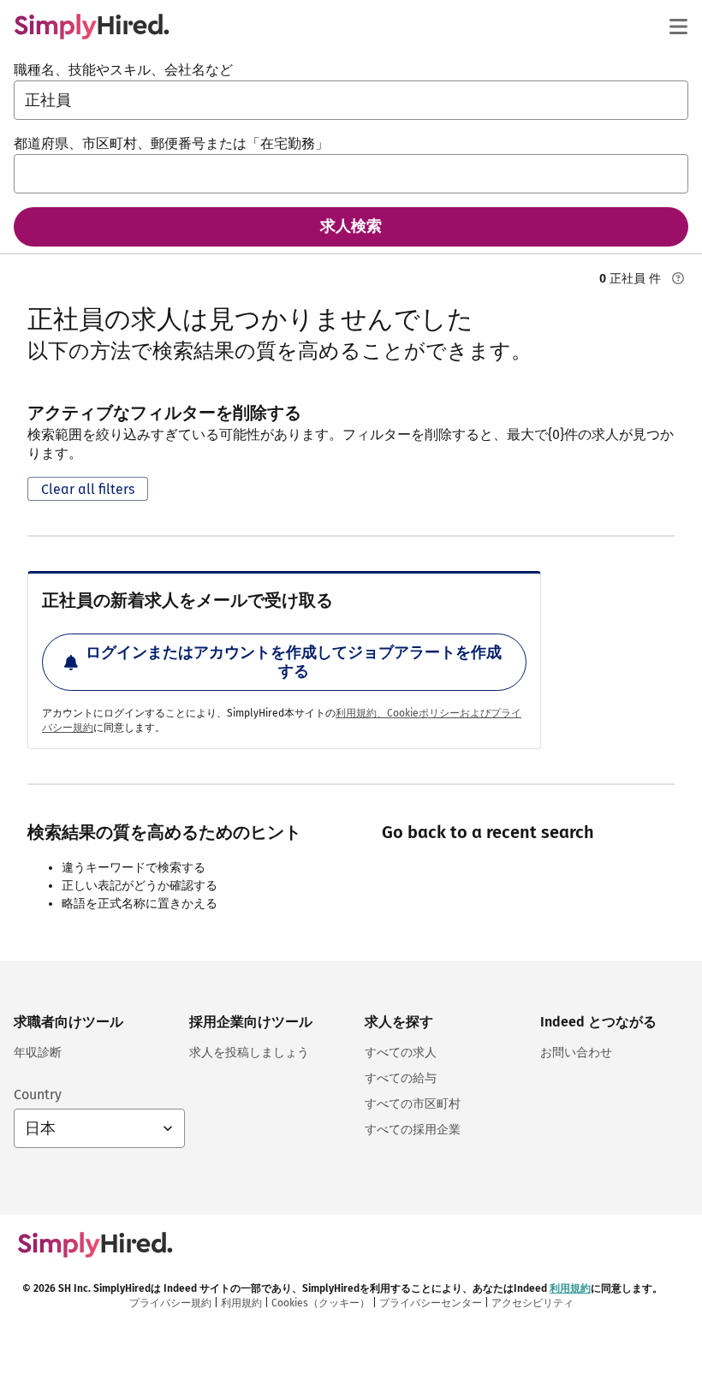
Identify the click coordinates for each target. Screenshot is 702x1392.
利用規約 (570, 1288)
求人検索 (351, 226)
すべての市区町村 (413, 1104)
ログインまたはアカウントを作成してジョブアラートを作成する (294, 662)
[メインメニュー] (678, 26)
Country (38, 1094)
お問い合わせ (576, 1052)
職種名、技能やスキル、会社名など (123, 70)
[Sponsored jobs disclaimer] (678, 278)
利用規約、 (361, 713)
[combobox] (351, 100)
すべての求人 (401, 1052)
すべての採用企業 (413, 1129)
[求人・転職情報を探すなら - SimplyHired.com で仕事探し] (92, 26)
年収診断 (38, 1052)
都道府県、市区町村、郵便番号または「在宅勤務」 (171, 143)
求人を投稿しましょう (249, 1052)
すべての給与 (401, 1078)
